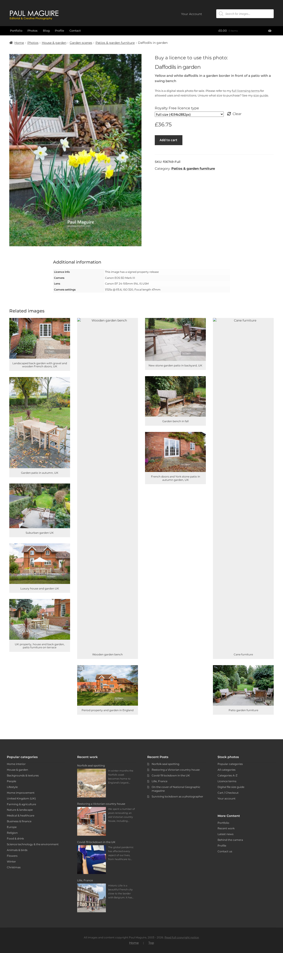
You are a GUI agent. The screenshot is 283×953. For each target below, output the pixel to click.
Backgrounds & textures (23, 775)
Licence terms (227, 781)
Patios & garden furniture (115, 43)
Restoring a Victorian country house (176, 769)
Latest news (225, 834)
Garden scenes (81, 43)
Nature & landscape (20, 809)
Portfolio (16, 30)
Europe (12, 827)
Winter (11, 861)
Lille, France (159, 781)
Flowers (12, 855)
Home (19, 43)
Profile (59, 30)
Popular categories (230, 764)
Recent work (226, 828)
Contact (75, 30)
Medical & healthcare (20, 815)
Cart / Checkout (228, 792)
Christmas (14, 867)
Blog (46, 30)
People (11, 781)
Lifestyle (12, 787)
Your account (226, 798)
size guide (260, 95)
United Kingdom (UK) (21, 798)
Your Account (191, 14)
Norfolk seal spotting (165, 764)
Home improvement (20, 792)
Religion (12, 832)
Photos (32, 30)
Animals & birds (17, 850)
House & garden (54, 43)
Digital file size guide (231, 787)
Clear (237, 114)
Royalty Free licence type (177, 108)
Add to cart (168, 140)
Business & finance (19, 821)
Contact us (225, 851)
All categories (226, 769)
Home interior (16, 764)
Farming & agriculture (21, 804)
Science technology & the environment (33, 844)
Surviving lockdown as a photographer (177, 796)
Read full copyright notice (181, 937)
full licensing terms (246, 90)
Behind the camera (230, 839)
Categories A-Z (227, 775)
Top (151, 943)
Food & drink (15, 838)
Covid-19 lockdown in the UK (171, 775)
